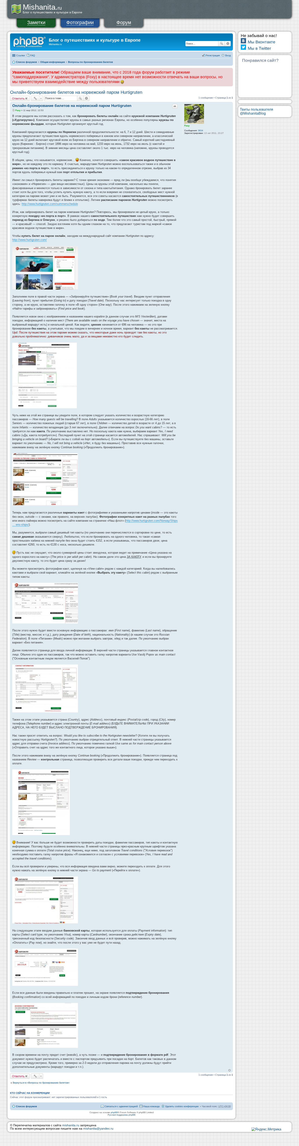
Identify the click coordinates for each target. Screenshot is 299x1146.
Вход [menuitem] (228, 55)
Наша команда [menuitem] (151, 1106)
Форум (123, 22)
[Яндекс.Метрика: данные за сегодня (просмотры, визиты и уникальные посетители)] (266, 1129)
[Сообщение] (13, 110)
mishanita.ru (70, 1125)
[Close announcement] (229, 71)
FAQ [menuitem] (32, 55)
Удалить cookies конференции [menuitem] (182, 1106)
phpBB (114, 1112)
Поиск (221, 43)
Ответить (18, 98)
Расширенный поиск (228, 43)
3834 (200, 130)
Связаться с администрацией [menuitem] (121, 1106)
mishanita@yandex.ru (98, 1128)
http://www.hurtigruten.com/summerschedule (50, 203)
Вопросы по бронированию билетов (90, 62)
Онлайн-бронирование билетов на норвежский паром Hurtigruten (76, 92)
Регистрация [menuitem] (213, 55)
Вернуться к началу (229, 1070)
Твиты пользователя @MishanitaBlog (256, 111)
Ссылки (20, 55)
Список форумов (26, 62)
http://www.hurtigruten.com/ (29, 239)
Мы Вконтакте (261, 42)
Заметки (36, 22)
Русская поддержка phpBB (121, 1115)
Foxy (187, 125)
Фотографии (80, 22)
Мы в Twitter (259, 48)
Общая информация (52, 62)
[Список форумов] (30, 41)
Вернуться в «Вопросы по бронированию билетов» (41, 1082)
